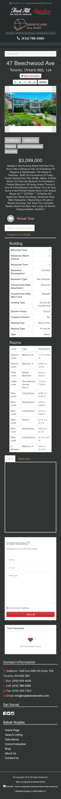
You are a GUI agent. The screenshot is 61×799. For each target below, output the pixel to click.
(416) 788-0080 (33, 38)
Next (54, 109)
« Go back (12, 53)
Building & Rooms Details (19, 227)
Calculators (12, 739)
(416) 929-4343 (21, 680)
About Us (10, 753)
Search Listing (14, 734)
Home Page (12, 730)
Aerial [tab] (10, 458)
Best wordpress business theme (30, 782)
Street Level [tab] (24, 458)
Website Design (23, 791)
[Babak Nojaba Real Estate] (30, 25)
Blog (7, 748)
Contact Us (12, 758)
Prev (7, 109)
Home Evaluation (15, 744)
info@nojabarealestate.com (38, 3)
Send (29, 614)
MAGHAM (37, 791)
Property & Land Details (19, 234)
